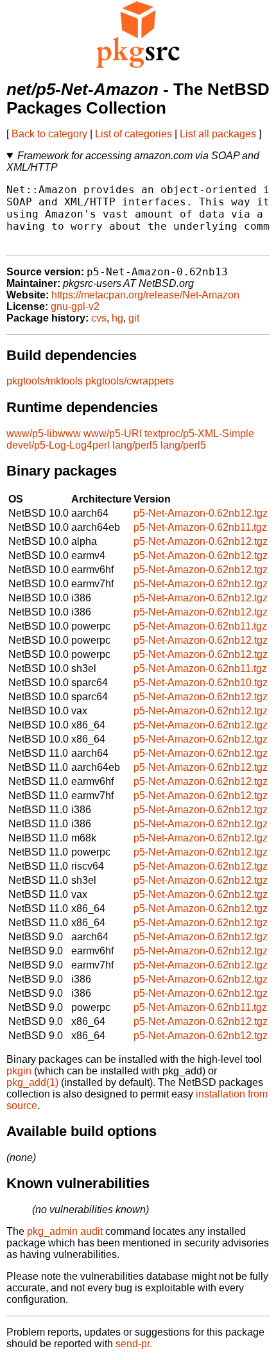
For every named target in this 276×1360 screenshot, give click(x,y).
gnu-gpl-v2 (75, 306)
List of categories (133, 133)
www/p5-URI (112, 433)
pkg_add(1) (32, 1082)
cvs (99, 318)
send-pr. (134, 1343)
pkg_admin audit (65, 1231)
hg (117, 318)
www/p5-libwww (43, 433)
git (133, 318)
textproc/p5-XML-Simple (199, 433)
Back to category (49, 133)
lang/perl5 (135, 445)
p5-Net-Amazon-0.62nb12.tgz (201, 513)
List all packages (218, 133)
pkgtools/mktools (44, 380)
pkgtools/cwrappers (129, 380)
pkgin (18, 1070)
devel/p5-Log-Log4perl (58, 445)
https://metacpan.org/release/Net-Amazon (145, 294)
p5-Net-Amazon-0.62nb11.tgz (200, 527)
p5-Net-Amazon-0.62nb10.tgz (201, 682)
